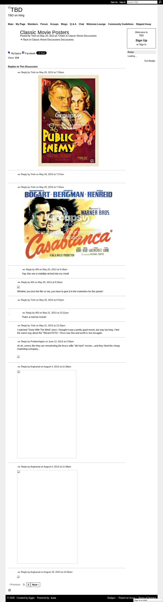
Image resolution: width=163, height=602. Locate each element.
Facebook (30, 53)
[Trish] (13, 38)
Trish (33, 35)
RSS (9, 590)
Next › (35, 584)
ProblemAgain (38, 341)
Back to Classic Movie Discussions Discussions (48, 39)
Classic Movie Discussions (82, 35)
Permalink (19, 72)
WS (37, 269)
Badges (111, 598)
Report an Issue (127, 598)
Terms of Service (147, 598)
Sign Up (114, 2)
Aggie (31, 598)
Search (160, 2)
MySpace (16, 53)
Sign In (122, 2)
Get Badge (149, 60)
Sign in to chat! (140, 600)
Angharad (35, 366)
